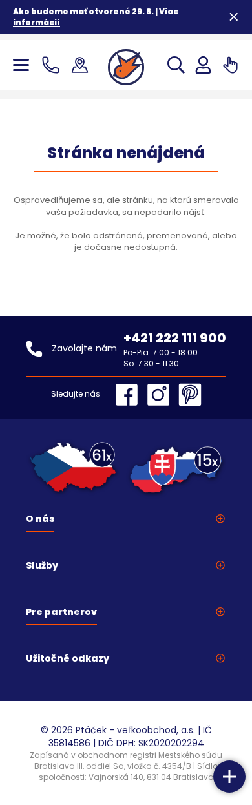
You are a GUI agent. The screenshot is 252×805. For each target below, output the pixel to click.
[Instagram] (161, 394)
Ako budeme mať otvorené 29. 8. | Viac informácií (95, 17)
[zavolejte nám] (53, 65)
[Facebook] (130, 394)
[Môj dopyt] (230, 65)
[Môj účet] (203, 65)
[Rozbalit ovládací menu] (229, 776)
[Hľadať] (176, 65)
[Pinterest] (190, 394)
